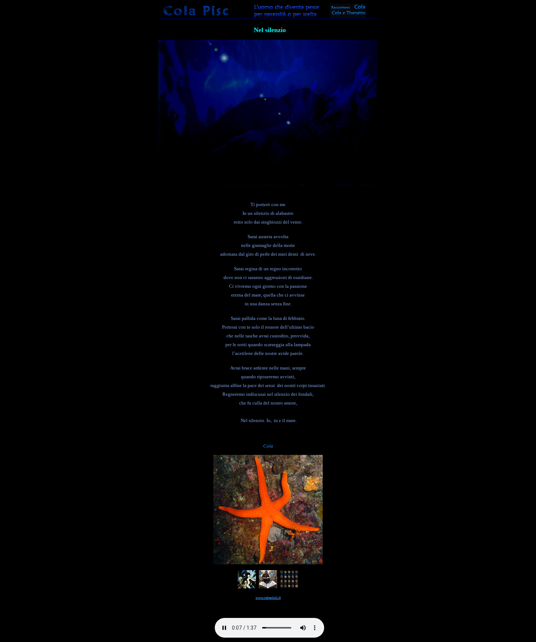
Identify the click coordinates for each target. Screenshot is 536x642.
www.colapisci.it (268, 598)
